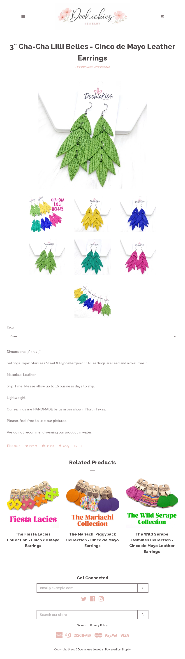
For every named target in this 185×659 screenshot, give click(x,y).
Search (81, 625)
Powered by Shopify (118, 649)
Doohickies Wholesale (92, 67)
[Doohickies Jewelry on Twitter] (84, 600)
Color (11, 327)
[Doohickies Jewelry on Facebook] (92, 600)
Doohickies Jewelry (90, 649)
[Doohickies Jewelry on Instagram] (101, 600)
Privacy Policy (99, 625)
